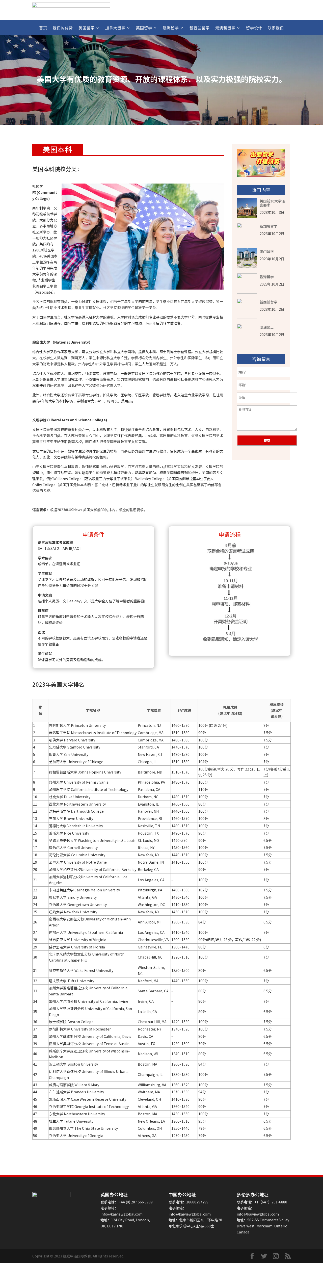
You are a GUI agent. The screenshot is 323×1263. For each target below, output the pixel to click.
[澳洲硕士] (247, 334)
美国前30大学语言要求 (272, 202)
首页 (43, 28)
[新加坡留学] (247, 233)
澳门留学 (267, 251)
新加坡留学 (268, 226)
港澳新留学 (225, 28)
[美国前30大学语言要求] (247, 208)
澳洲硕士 (267, 327)
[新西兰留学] (247, 309)
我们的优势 (63, 28)
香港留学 (267, 276)
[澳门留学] (247, 258)
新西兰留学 (200, 28)
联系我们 (276, 28)
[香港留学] (247, 283)
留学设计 (254, 28)
